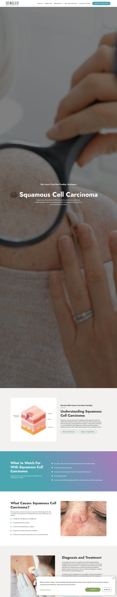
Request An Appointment (101, 3)
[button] (58, 3)
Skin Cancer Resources (71, 3)
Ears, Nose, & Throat (84, 3)
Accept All (92, 589)
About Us (40, 3)
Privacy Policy (71, 584)
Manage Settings (45, 589)
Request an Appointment (88, 432)
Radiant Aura (48, 3)
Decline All (107, 589)
